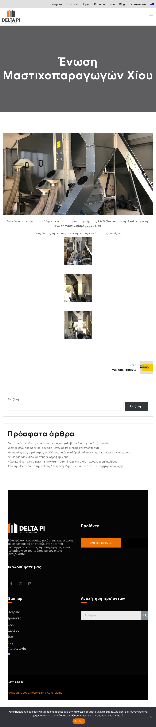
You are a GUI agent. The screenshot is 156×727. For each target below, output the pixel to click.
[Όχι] (151, 717)
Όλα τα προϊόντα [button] (100, 542)
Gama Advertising (50, 692)
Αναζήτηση (15, 399)
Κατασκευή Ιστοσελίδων (20, 692)
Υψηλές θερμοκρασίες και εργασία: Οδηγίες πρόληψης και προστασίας (53, 448)
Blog (122, 4)
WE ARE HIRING (124, 370)
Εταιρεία (56, 4)
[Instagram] (20, 583)
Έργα (86, 4)
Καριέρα (99, 4)
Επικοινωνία (138, 4)
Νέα (112, 4)
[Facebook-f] (11, 583)
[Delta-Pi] (19, 17)
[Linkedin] (29, 583)
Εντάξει (79, 721)
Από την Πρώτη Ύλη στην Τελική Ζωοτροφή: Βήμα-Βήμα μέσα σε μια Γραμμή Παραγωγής (65, 466)
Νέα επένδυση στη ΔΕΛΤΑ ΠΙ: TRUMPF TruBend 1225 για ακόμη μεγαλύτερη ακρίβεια (62, 461)
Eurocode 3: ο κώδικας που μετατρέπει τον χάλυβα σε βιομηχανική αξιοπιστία (58, 443)
